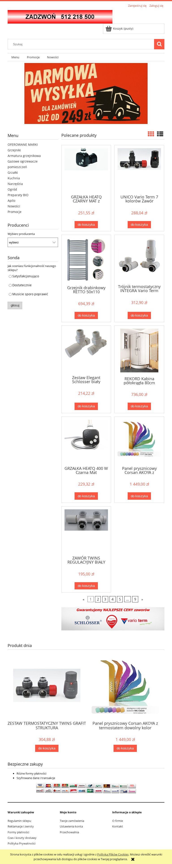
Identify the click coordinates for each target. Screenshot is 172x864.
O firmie (117, 821)
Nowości (14, 206)
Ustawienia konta (71, 826)
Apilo (11, 200)
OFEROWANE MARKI (23, 144)
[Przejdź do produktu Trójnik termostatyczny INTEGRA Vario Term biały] (139, 259)
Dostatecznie (22, 285)
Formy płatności (18, 832)
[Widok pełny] (160, 134)
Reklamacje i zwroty (21, 826)
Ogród (12, 189)
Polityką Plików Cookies (113, 854)
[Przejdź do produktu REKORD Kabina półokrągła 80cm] (139, 350)
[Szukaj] (159, 44)
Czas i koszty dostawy (22, 838)
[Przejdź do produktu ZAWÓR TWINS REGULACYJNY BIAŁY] (86, 530)
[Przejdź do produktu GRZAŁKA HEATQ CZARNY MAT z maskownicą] (86, 169)
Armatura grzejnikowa (24, 156)
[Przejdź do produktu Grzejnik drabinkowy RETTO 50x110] (86, 260)
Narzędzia (15, 184)
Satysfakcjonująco (25, 276)
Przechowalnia (69, 832)
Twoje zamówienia (72, 821)
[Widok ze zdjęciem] (151, 134)
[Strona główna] (60, 16)
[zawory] (112, 619)
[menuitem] (15, 57)
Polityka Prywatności (21, 843)
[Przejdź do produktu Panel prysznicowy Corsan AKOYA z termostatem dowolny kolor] (139, 441)
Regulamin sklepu (19, 821)
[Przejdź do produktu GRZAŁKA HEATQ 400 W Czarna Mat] (86, 441)
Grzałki (13, 172)
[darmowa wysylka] (86, 93)
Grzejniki (14, 150)
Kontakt (117, 826)
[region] (86, 93)
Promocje (15, 212)
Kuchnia (14, 178)
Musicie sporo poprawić (30, 294)
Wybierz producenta (21, 233)
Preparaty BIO (18, 195)
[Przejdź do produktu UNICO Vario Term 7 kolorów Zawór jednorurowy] (139, 169)
